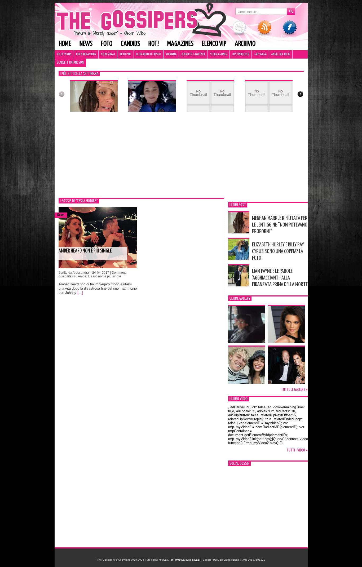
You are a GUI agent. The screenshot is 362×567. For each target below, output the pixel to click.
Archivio (245, 43)
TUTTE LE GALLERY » (294, 390)
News (86, 43)
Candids (130, 43)
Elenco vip (214, 43)
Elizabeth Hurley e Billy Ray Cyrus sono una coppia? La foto (278, 251)
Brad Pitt (125, 54)
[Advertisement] (181, 158)
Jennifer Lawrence (193, 54)
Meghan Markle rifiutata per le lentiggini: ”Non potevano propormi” (279, 225)
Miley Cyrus (64, 54)
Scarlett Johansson (70, 62)
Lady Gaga (260, 54)
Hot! (153, 43)
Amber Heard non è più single (85, 251)
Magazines (180, 43)
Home (65, 43)
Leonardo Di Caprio (148, 54)
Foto (106, 43)
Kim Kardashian (86, 54)
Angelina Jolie (280, 54)
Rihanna (171, 54)
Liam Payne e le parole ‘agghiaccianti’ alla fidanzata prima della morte (280, 278)
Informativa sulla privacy (185, 559)
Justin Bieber (240, 54)
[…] (80, 293)
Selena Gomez (218, 54)
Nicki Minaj (108, 54)
